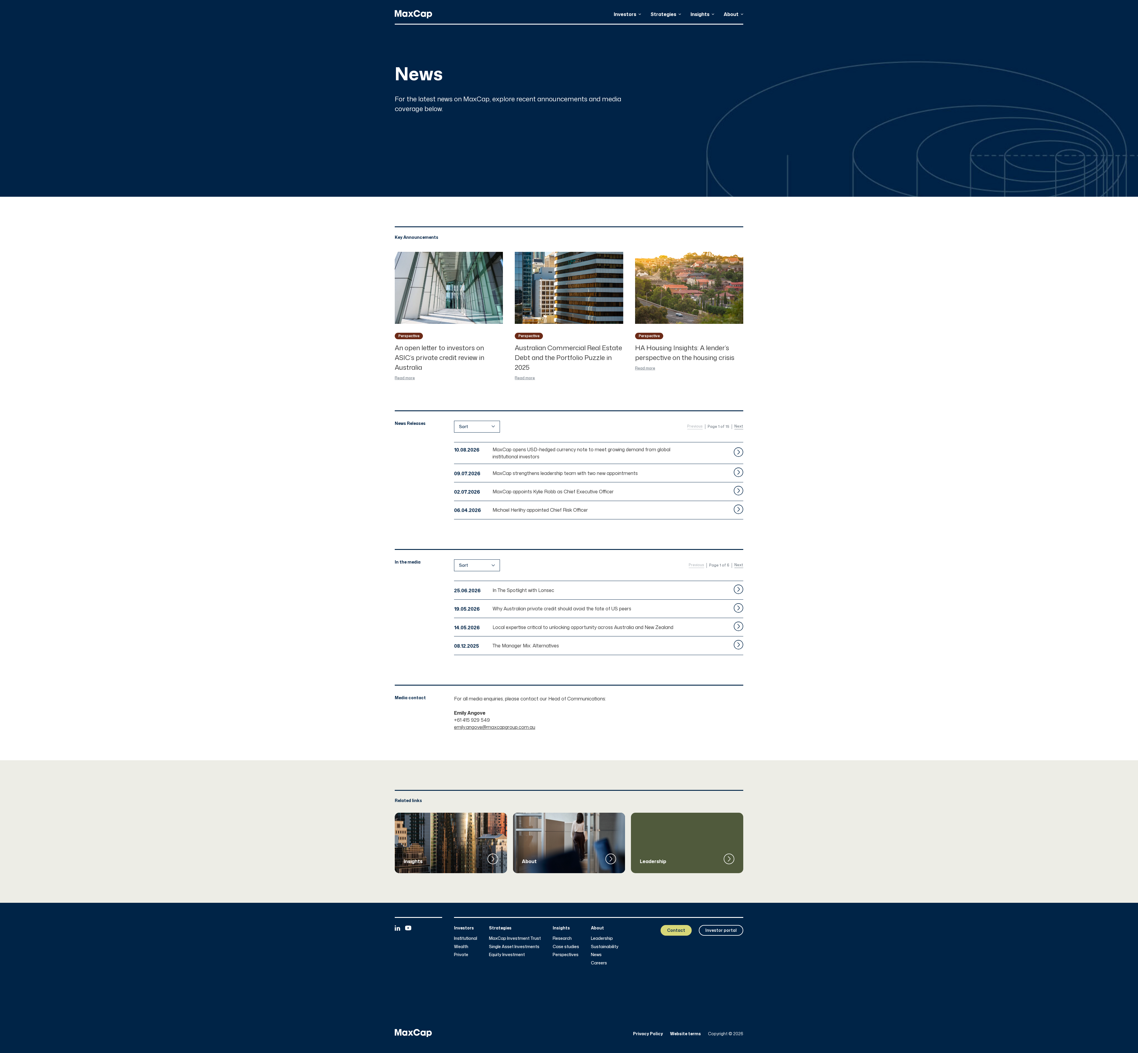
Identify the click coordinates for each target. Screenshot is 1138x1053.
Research (562, 938)
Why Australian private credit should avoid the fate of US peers (562, 608)
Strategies (663, 14)
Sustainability (604, 946)
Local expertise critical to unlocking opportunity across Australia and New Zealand (583, 627)
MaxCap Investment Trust (515, 938)
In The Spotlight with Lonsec (523, 590)
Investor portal (721, 930)
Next (738, 426)
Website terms (685, 1033)
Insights (700, 14)
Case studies (566, 946)
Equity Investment (507, 954)
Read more (405, 378)
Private (461, 954)
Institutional (465, 938)
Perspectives (565, 954)
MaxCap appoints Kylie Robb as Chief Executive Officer (553, 491)
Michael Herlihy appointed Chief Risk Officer (540, 510)
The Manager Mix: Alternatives (526, 645)
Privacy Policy (648, 1033)
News (596, 954)
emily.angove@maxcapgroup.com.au (494, 727)
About (731, 14)
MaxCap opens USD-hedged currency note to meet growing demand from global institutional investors (581, 453)
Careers (599, 963)
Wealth (461, 946)
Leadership (602, 938)
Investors (625, 14)
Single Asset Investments (514, 946)
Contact (676, 930)
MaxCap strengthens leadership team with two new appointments (565, 473)
